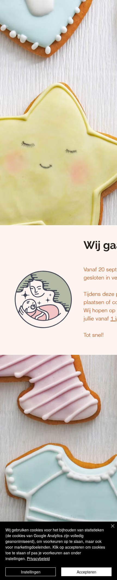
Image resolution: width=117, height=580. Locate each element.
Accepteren (86, 572)
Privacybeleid (38, 558)
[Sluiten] (109, 529)
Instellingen (31, 572)
